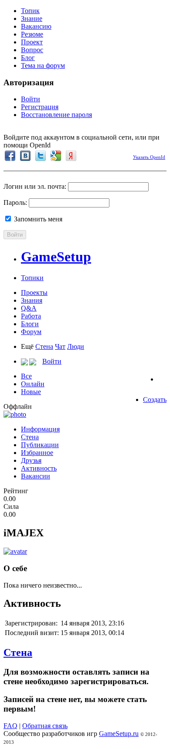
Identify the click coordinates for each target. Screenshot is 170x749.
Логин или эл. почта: (34, 186)
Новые (31, 391)
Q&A (29, 308)
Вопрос (32, 50)
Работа (31, 316)
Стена (44, 346)
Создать (155, 399)
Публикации (40, 444)
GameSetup (56, 256)
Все (26, 376)
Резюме (32, 34)
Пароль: (15, 202)
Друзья (31, 460)
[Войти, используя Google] (56, 155)
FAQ (10, 725)
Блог (28, 57)
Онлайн (32, 384)
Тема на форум (43, 65)
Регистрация (39, 106)
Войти (30, 99)
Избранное (37, 452)
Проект (32, 42)
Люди (75, 346)
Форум (31, 331)
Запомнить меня (37, 219)
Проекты (34, 292)
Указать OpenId (149, 157)
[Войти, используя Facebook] (10, 155)
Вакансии (35, 476)
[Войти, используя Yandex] (71, 155)
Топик (30, 10)
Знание (31, 18)
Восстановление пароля (56, 114)
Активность (39, 468)
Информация (40, 429)
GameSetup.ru (119, 733)
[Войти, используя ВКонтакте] (25, 155)
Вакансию (36, 26)
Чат (60, 346)
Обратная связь (45, 725)
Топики (32, 277)
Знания (31, 300)
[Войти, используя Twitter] (40, 155)
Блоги (30, 324)
